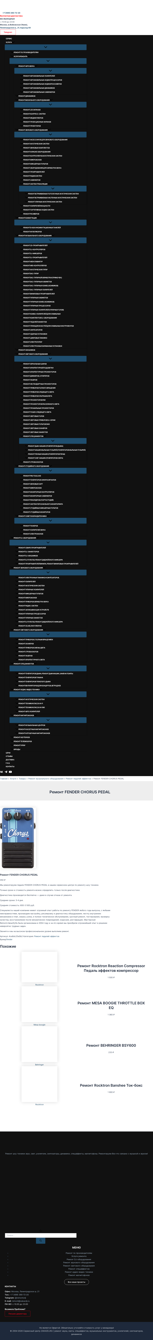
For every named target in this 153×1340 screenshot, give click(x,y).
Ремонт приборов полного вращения (39, 388)
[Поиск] (40, 1241)
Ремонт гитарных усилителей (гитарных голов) (43, 310)
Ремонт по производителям (26, 52)
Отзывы (9, 756)
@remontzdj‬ (20, 1298)
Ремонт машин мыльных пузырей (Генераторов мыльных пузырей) (57, 450)
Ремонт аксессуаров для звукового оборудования (45, 140)
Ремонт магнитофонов (24, 715)
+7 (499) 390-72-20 (11, 13)
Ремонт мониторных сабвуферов (37, 496)
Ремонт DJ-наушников (28, 556)
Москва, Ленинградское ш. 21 (25, 1291)
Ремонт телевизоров (23, 741)
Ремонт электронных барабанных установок (42, 346)
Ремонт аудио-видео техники (26, 690)
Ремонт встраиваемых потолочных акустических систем (53, 194)
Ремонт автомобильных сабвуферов (39, 92)
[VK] (1, 772)
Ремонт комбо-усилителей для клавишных (42, 314)
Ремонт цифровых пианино (35, 338)
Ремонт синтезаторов (32, 330)
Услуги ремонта (20, 56)
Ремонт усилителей (26, 582)
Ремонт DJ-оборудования (25, 538)
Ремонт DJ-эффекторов (28, 552)
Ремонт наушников (26, 350)
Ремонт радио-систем (28, 606)
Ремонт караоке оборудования (36, 152)
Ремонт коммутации (27, 218)
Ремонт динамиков (26, 96)
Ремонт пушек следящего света (37, 412)
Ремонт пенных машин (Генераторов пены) (46, 454)
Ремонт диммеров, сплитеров (36, 376)
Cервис (9, 39)
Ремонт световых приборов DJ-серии (39, 420)
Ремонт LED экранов (31, 110)
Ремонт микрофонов (32, 160)
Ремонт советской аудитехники (32, 516)
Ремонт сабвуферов (31, 180)
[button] (8, 32)
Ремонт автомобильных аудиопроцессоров (42, 80)
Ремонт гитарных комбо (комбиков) (38, 302)
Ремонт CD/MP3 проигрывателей (32, 548)
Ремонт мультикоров (32, 232)
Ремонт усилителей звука (34, 530)
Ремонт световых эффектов (35, 432)
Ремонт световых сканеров (35, 428)
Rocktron (39, 985)
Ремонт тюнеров (30, 526)
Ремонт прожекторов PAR (34, 400)
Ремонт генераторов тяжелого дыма (34, 682)
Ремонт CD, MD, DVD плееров (29, 626)
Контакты (10, 766)
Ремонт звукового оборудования (33, 130)
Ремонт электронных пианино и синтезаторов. (38, 578)
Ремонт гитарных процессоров (36, 306)
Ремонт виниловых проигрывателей (39, 294)
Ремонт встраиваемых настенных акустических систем (52, 198)
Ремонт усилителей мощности (36, 206)
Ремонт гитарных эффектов (30, 618)
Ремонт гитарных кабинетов (35, 298)
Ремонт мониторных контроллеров (38, 492)
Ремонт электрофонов (33, 534)
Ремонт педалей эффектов (35, 322)
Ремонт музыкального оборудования (35, 236)
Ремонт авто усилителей (29, 711)
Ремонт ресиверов (31, 214)
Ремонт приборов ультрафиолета (37, 396)
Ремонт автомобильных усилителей (39, 76)
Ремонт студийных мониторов (36, 512)
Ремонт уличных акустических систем (45, 202)
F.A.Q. (8, 763)
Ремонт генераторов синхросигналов (39, 480)
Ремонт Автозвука (26, 66)
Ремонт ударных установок (35, 334)
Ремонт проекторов (32, 126)
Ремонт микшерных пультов (35, 164)
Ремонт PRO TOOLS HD (32, 476)
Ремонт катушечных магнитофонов (34, 733)
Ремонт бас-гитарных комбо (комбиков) (40, 286)
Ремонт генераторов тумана (30, 677)
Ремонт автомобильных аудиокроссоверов (42, 84)
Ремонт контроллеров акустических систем (42, 156)
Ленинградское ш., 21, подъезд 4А (15, 28)
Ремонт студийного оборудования (33, 466)
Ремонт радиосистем (32, 176)
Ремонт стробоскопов (33, 462)
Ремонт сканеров (26, 644)
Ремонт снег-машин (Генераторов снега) (45, 458)
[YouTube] (10, 772)
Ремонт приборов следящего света (38, 392)
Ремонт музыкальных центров (31, 725)
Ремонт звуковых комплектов (36, 148)
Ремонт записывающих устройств (33, 610)
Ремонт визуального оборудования (34, 100)
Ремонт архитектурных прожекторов (39, 372)
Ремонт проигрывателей (33, 172)
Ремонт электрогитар (32, 342)
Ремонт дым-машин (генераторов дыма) (45, 446)
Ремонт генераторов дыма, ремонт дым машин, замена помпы (45, 674)
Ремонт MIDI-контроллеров (34, 265)
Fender (9, 939)
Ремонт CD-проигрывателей (35, 245)
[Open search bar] (41, 1231)
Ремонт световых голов (33, 416)
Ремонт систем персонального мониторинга (43, 504)
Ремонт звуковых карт (33, 484)
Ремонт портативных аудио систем (38, 210)
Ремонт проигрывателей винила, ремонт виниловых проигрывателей (48, 564)
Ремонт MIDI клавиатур (33, 262)
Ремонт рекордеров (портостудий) (38, 500)
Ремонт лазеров (30, 380)
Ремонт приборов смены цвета (31, 648)
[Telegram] (5, 772)
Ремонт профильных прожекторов (38, 408)
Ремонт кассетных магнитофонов (33, 729)
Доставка (10, 760)
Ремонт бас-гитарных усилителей (37, 290)
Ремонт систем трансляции (35, 184)
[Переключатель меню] (46, 47)
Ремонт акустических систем (36, 144)
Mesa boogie (39, 1024)
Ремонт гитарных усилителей (31, 590)
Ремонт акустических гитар (35, 270)
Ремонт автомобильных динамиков (39, 88)
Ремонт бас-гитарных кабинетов (37, 282)
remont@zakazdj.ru (21, 1301)
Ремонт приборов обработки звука (33, 602)
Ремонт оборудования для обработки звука (42, 168)
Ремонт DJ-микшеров (32, 253)
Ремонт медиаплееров (33, 118)
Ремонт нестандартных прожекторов (39, 384)
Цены (8, 753)
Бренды (17, 749)
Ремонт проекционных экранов (37, 122)
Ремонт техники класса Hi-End (31, 707)
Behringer (39, 1064)
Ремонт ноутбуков (22, 737)
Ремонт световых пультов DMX (36, 424)
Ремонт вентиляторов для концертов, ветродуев (39, 686)
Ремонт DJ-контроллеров (34, 249)
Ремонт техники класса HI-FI (30, 703)
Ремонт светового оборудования (33, 354)
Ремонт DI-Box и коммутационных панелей (42, 228)
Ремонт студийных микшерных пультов (40, 508)
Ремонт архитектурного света (31, 660)
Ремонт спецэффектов (33, 436)
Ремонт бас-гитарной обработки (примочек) (42, 278)
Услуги (9, 42)
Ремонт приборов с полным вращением (35, 640)
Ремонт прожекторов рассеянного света (41, 404)
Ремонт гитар (19, 745)
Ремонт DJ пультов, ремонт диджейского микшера (40, 560)
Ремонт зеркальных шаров (34, 364)
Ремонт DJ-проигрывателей (35, 257)
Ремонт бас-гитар (31, 274)
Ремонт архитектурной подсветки (38, 368)
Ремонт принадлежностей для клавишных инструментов (48, 326)
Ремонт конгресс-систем (34, 114)
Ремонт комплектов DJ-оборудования (40, 318)
